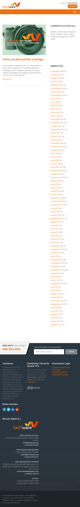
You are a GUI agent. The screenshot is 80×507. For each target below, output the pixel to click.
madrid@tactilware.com (30, 454)
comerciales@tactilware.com (28, 471)
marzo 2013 (56, 321)
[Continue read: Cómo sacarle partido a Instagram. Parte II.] (24, 54)
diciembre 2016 (57, 246)
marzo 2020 (56, 164)
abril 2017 (55, 236)
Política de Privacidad (60, 374)
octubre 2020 (57, 150)
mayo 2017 (56, 232)
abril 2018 (55, 208)
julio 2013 (55, 307)
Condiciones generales (61, 367)
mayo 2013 (56, 314)
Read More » (7, 79)
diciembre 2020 (57, 143)
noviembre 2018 (58, 201)
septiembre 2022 (58, 95)
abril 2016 (55, 256)
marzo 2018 (56, 212)
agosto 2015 (56, 273)
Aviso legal (56, 370)
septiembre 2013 (58, 304)
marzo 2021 (56, 133)
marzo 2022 (56, 112)
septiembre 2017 (58, 218)
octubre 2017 (57, 215)
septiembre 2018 (58, 205)
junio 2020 (56, 153)
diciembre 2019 (57, 167)
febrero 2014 (57, 294)
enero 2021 (56, 140)
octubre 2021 (57, 126)
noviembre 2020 (58, 146)
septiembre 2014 (58, 283)
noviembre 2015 (58, 263)
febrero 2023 (57, 78)
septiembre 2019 (58, 177)
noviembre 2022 (58, 88)
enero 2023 (56, 81)
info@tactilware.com (31, 443)
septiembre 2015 (58, 270)
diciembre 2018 (57, 198)
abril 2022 (55, 109)
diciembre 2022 (57, 85)
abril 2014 (55, 290)
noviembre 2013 (58, 301)
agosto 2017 (56, 222)
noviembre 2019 (58, 170)
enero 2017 (56, 242)
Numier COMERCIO (35, 380)
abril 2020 (55, 160)
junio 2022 (56, 102)
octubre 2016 (57, 253)
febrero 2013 (57, 325)
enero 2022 (56, 116)
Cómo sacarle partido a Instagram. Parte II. (24, 59)
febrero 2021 (57, 136)
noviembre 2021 (58, 123)
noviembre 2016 (58, 249)
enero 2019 (56, 194)
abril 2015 (55, 277)
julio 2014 (55, 287)
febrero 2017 (57, 239)
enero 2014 (56, 297)
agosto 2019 (56, 181)
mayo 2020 (56, 157)
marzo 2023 (56, 75)
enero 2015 (56, 280)
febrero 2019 (57, 191)
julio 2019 (55, 184)
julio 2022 (55, 99)
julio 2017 (55, 225)
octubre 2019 (57, 174)
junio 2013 (56, 311)
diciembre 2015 (57, 259)
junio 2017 (56, 229)
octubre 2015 (57, 266)
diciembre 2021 (57, 119)
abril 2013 (55, 318)
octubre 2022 (57, 92)
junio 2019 (56, 188)
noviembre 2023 (58, 71)
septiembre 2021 (58, 129)
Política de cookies (59, 372)
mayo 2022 (56, 105)
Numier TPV (32, 379)
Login (73, 6)
